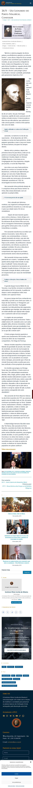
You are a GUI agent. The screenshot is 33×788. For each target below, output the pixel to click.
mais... (19, 599)
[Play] (16, 460)
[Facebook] (4, 716)
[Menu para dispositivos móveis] (30, 3)
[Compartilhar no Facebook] (3, 612)
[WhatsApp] (23, 716)
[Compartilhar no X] (7, 612)
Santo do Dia (11, 46)
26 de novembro (8, 471)
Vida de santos (21, 46)
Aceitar (16, 774)
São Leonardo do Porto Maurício (9, 685)
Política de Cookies (11, 785)
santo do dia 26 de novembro (20, 472)
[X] (14, 716)
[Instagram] (7, 716)
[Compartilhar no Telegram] (12, 612)
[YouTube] (17, 716)
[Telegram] (10, 716)
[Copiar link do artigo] (20, 612)
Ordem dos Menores (7, 679)
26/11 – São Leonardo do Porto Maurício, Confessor (19, 20)
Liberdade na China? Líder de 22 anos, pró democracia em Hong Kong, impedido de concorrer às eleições (16, 537)
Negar (16, 778)
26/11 (13, 471)
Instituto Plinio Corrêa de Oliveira (11, 41)
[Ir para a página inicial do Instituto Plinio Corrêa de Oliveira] (16, 723)
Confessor (17, 471)
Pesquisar (27, 572)
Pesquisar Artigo (6, 570)
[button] (30, 762)
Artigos (4, 46)
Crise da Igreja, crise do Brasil (16, 513)
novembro (22, 471)
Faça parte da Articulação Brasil (16, 650)
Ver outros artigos (16, 602)
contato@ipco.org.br (14, 742)
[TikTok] (20, 716)
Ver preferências (16, 782)
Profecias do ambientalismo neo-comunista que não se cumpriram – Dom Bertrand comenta (16, 562)
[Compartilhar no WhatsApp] (16, 612)
